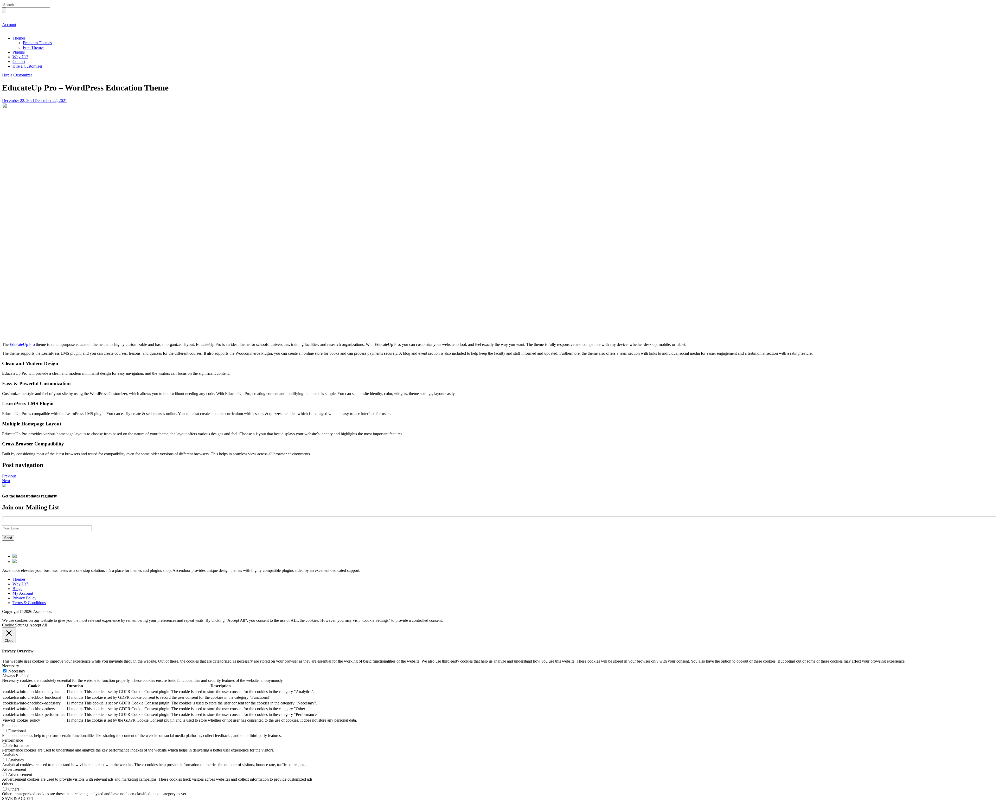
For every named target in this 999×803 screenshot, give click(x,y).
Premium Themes (37, 43)
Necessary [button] (10, 666)
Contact (18, 61)
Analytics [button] (10, 755)
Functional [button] (11, 725)
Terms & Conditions (29, 602)
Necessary (16, 671)
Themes (18, 38)
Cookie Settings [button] (15, 625)
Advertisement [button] (14, 769)
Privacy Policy (24, 598)
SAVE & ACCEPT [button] (18, 798)
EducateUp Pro (22, 344)
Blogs (17, 588)
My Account (22, 593)
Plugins (18, 52)
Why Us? (20, 57)
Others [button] (7, 784)
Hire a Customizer (27, 66)
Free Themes (33, 47)
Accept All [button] (38, 625)
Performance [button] (12, 740)
